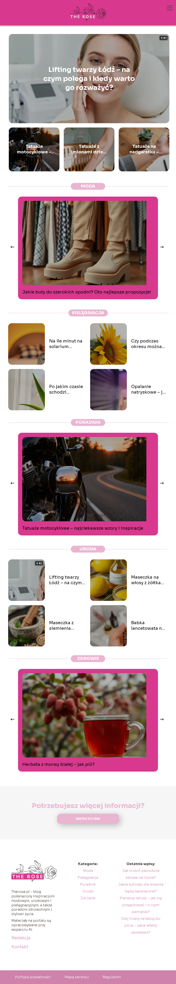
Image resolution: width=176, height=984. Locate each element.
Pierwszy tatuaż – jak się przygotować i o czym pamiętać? (141, 905)
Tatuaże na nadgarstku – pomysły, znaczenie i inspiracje (144, 149)
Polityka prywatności (33, 977)
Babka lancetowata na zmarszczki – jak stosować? (149, 625)
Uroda (88, 549)
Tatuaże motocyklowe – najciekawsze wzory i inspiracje (34, 149)
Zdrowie (88, 658)
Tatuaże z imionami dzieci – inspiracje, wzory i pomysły (89, 149)
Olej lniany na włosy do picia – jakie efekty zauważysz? (140, 925)
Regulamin (112, 977)
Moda (88, 186)
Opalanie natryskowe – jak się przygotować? (149, 389)
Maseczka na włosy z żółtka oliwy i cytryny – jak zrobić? (148, 580)
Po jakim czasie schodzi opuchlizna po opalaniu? (66, 389)
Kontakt (19, 947)
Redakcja (21, 938)
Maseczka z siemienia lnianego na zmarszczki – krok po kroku (64, 625)
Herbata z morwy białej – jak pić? (58, 764)
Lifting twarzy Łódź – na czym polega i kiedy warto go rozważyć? (89, 78)
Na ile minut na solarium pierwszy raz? (65, 344)
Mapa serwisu (77, 977)
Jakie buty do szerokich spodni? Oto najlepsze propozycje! (86, 292)
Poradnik (88, 422)
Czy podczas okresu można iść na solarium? (149, 344)
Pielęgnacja (88, 313)
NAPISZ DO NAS (88, 819)
